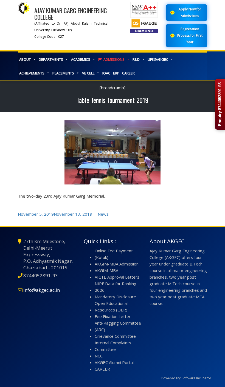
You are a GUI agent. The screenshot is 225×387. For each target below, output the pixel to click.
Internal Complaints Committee (113, 346)
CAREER (128, 73)
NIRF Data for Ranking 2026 (115, 287)
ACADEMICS (80, 59)
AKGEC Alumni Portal (114, 362)
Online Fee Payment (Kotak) (114, 254)
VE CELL (88, 73)
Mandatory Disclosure (115, 296)
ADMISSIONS (114, 59)
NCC (99, 356)
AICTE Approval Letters (117, 277)
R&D (136, 59)
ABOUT (25, 59)
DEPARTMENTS (51, 59)
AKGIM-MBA (106, 270)
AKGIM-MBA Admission (117, 264)
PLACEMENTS (63, 73)
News (103, 214)
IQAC (106, 73)
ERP (116, 73)
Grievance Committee (115, 336)
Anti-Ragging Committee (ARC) (118, 326)
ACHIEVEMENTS (31, 73)
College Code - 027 (49, 36)
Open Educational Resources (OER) (111, 307)
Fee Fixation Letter (113, 316)
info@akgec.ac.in (41, 290)
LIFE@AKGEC (158, 59)
